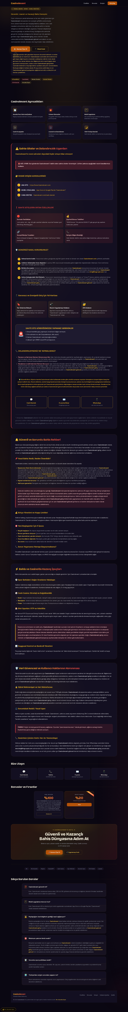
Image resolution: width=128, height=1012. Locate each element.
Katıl (79, 804)
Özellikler (86, 3)
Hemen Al (49, 814)
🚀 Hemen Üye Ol (54, 852)
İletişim (102, 3)
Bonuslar (94, 3)
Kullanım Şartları (104, 995)
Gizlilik (113, 995)
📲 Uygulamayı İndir (73, 852)
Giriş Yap (112, 3)
